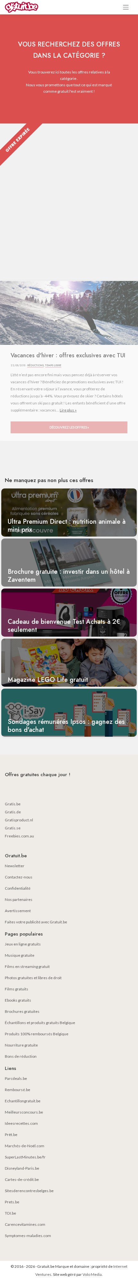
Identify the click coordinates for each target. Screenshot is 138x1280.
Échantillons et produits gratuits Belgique (40, 1022)
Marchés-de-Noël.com (24, 1145)
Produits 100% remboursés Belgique (36, 1033)
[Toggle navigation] (126, 7)
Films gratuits (16, 989)
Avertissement (18, 910)
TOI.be (10, 1213)
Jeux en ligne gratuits (23, 944)
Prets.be (12, 1201)
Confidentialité (17, 888)
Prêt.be (11, 1134)
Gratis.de (13, 812)
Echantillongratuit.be (22, 1100)
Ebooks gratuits (18, 1000)
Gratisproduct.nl (19, 820)
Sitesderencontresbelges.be (29, 1190)
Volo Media (92, 1274)
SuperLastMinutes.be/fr (25, 1157)
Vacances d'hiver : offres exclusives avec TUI (68, 356)
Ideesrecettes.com (21, 1123)
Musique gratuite (19, 955)
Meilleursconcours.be (24, 1112)
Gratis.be (13, 803)
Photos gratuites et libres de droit (33, 977)
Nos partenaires (18, 899)
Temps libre (53, 365)
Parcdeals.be (16, 1078)
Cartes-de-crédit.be (22, 1179)
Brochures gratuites (22, 1011)
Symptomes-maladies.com (28, 1235)
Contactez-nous (18, 877)
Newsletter (14, 865)
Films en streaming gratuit (27, 966)
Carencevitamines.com (25, 1224)
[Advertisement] (69, 196)
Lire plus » (68, 410)
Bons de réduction (21, 1056)
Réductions (35, 365)
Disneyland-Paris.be (22, 1168)
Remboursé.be (17, 1089)
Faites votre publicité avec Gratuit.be (36, 922)
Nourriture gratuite (21, 1045)
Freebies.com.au (19, 836)
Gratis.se (13, 828)
